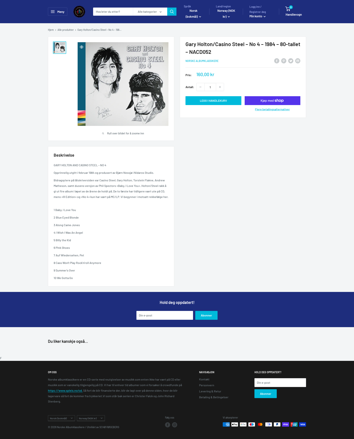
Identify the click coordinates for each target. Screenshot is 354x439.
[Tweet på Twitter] (290, 60)
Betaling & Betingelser (213, 397)
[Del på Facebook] (276, 60)
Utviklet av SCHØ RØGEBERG (103, 427)
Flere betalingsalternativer (272, 109)
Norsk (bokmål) (58, 418)
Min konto (256, 16)
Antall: (189, 87)
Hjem (51, 29)
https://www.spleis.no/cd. (65, 390)
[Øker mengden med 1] (220, 87)
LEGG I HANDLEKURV (213, 100)
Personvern (206, 385)
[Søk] (171, 12)
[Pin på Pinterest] (283, 60)
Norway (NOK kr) (88, 418)
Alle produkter (66, 29)
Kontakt (204, 379)
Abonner (206, 315)
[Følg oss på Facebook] (167, 424)
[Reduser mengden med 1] (200, 87)
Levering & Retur (210, 391)
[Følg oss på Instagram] (174, 424)
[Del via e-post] (297, 60)
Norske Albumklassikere (201, 60)
